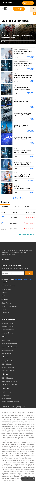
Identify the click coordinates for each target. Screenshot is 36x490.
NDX (2, 228)
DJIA (2, 222)
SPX (2, 216)
